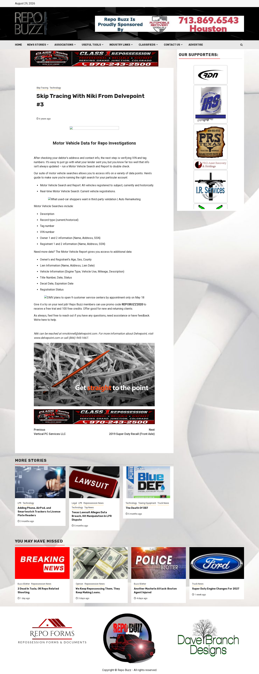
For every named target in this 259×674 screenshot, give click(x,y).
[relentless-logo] (210, 115)
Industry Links (119, 44)
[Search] (241, 44)
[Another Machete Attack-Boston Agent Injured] (158, 563)
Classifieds (147, 44)
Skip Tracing (42, 88)
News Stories (36, 44)
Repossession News (94, 503)
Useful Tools (91, 44)
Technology (55, 88)
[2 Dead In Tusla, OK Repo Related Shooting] (42, 563)
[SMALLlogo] (210, 66)
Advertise (196, 44)
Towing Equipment (147, 503)
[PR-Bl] (210, 206)
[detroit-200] (210, 142)
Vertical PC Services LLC (50, 432)
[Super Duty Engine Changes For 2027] (216, 563)
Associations (63, 44)
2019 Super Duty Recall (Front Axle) (132, 432)
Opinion (79, 584)
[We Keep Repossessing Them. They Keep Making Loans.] (100, 563)
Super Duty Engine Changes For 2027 (215, 588)
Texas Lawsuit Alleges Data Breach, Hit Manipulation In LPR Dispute (92, 516)
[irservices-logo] (210, 88)
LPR (19, 503)
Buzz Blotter (24, 584)
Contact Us (172, 44)
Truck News (163, 503)
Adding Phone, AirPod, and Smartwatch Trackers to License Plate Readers (39, 511)
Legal (74, 503)
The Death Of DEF (137, 507)
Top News (89, 507)
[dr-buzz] (210, 174)
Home (18, 44)
